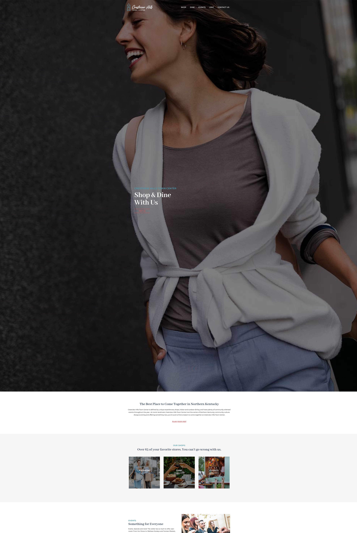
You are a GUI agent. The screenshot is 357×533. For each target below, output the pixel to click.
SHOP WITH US (144, 473)
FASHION (144, 470)
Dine (192, 7)
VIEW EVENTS (214, 473)
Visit (211, 7)
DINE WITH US (179, 473)
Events (202, 7)
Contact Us (223, 7)
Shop (183, 7)
